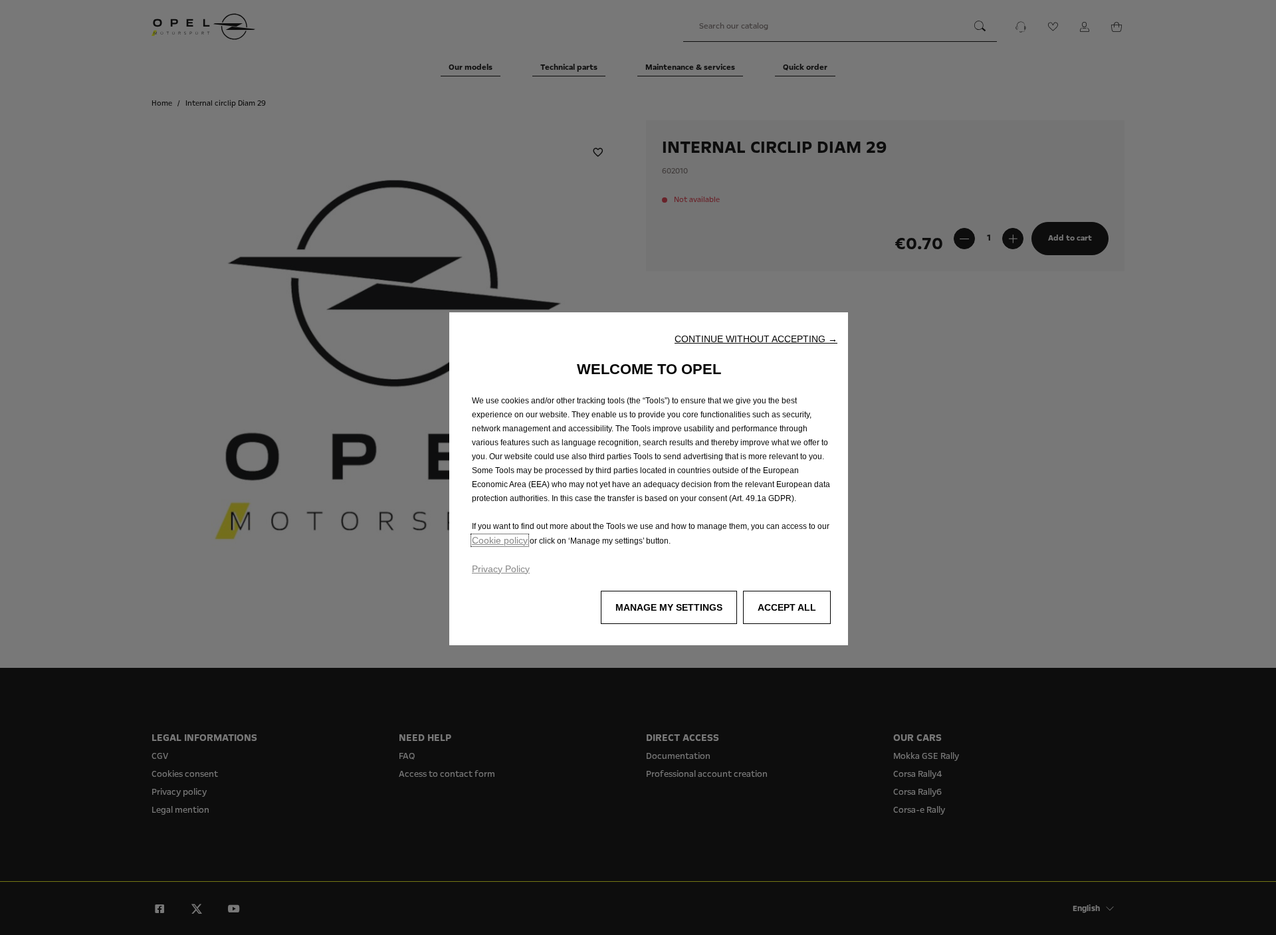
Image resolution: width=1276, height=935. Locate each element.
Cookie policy (500, 540)
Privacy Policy (501, 569)
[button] (756, 339)
